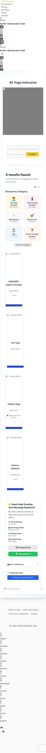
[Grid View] (35, 187)
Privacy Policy (14, 610)
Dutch (2, 698)
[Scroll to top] (23, 728)
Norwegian (5, 683)
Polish (2, 713)
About (4, 13)
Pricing (4, 7)
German (3, 668)
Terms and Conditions (18, 614)
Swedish (4, 646)
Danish (3, 661)
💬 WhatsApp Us (23, 554)
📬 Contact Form (23, 547)
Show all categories (23, 245)
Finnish (3, 691)
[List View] (38, 187)
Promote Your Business (23, 577)
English (3, 638)
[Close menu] (0, 735)
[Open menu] (2, 54)
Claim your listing (30, 610)
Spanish (3, 653)
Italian (2, 706)
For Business (7, 4)
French (3, 676)
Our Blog (5, 10)
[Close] (45, 1)
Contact (4, 16)
